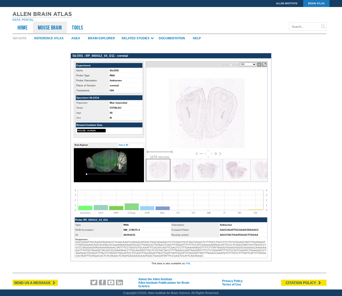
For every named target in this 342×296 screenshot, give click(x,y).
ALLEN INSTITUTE (286, 3)
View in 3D (123, 145)
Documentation (172, 38)
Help (197, 38)
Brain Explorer (101, 38)
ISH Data (20, 38)
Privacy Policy (232, 281)
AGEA (75, 38)
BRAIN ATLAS (316, 3)
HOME (23, 28)
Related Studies (136, 38)
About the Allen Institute (155, 279)
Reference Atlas (49, 38)
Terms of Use (231, 284)
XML (188, 263)
